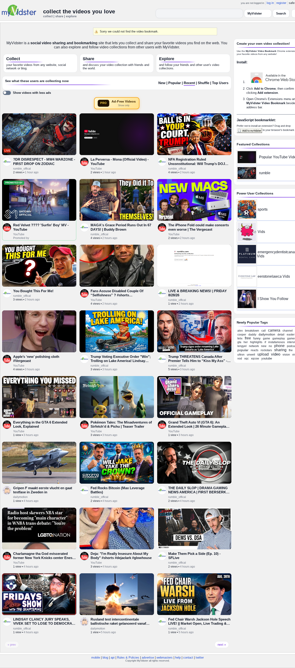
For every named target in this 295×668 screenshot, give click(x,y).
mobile (95, 657)
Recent (189, 83)
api (113, 657)
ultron (241, 354)
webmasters (164, 657)
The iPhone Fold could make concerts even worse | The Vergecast (198, 227)
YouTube (96, 168)
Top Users (220, 83)
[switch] (27, 93)
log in (270, 3)
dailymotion (20, 497)
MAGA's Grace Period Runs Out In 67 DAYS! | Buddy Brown (121, 227)
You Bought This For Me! (33, 291)
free (248, 338)
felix (239, 338)
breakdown (252, 330)
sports (263, 209)
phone (279, 346)
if (265, 342)
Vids (261, 232)
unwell (251, 354)
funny (257, 338)
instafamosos (276, 342)
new (263, 346)
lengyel (242, 346)
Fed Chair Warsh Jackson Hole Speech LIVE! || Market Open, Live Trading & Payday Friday (199, 623)
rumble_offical (22, 168)
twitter (200, 657)
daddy (252, 334)
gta (239, 342)
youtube (266, 358)
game (266, 338)
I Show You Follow (273, 299)
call (263, 330)
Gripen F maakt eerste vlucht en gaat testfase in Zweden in (42, 490)
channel (288, 330)
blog (105, 657)
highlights (256, 342)
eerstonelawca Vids (274, 276)
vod (239, 358)
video (275, 354)
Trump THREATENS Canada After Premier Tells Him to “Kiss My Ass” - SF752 (197, 361)
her (246, 342)
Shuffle (203, 83)
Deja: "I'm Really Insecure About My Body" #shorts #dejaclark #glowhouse (121, 556)
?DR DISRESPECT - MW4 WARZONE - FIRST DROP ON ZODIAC (44, 161)
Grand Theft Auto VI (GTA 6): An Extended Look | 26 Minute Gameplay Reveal (198, 426)
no (270, 346)
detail (280, 334)
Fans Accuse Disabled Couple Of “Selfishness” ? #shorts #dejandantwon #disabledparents (117, 295)
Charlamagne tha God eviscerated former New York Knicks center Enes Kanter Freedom (42, 558)
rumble (264, 173)
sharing (280, 350)
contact (188, 657)
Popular (174, 83)
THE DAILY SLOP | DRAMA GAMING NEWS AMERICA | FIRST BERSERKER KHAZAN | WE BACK (199, 492)
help (178, 657)
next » (222, 644)
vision (286, 354)
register (281, 3)
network (254, 346)
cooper (241, 334)
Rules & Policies (128, 657)
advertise (148, 657)
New (161, 83)
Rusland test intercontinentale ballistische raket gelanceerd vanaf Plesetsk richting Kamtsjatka (118, 623)
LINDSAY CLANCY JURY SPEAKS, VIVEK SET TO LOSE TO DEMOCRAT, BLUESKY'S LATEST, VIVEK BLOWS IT (43, 625)
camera (274, 330)
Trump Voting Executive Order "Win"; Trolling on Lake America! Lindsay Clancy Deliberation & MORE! (121, 361)
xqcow (255, 358)
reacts (254, 350)
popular (242, 350)
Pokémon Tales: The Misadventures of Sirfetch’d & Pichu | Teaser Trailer (121, 424)
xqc (246, 358)
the (291, 350)
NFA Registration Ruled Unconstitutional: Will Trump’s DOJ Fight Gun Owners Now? (196, 163)
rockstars (266, 350)
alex (240, 330)
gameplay (278, 338)
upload (263, 354)
